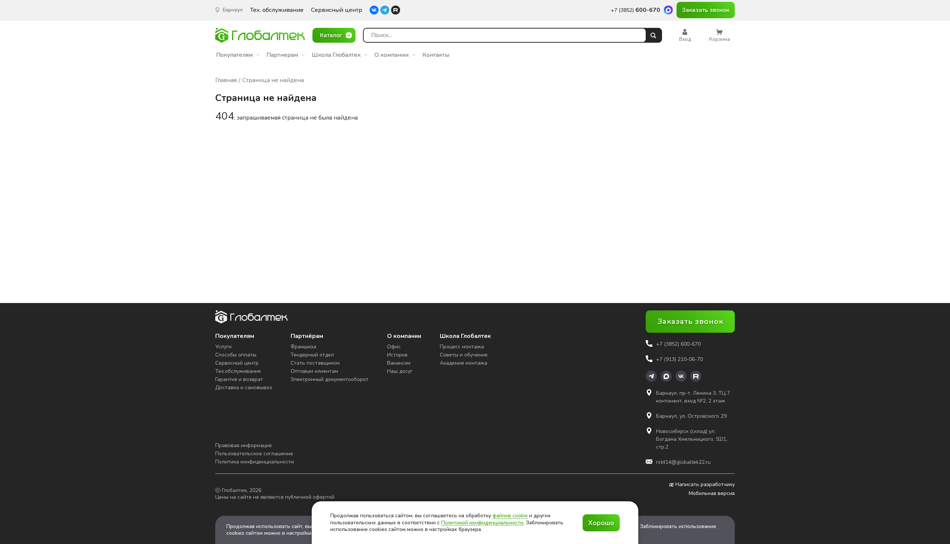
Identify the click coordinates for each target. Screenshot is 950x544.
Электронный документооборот (329, 379)
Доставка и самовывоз (243, 387)
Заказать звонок (705, 10)
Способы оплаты (235, 354)
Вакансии (398, 363)
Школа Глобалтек (336, 55)
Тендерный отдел (312, 354)
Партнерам (282, 55)
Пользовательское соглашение (254, 453)
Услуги (223, 346)
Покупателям (234, 55)
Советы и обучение (464, 354)
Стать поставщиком (315, 363)
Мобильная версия (712, 493)
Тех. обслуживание (277, 10)
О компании (391, 55)
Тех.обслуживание (238, 371)
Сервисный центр (336, 10)
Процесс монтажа (462, 346)
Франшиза (303, 346)
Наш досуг (400, 371)
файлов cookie (510, 515)
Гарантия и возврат (239, 379)
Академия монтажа (463, 363)
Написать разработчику (705, 484)
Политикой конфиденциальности (482, 522)
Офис (394, 346)
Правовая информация (243, 445)
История (397, 354)
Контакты (435, 55)
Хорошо (601, 522)
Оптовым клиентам (314, 371)
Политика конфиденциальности (254, 461)
